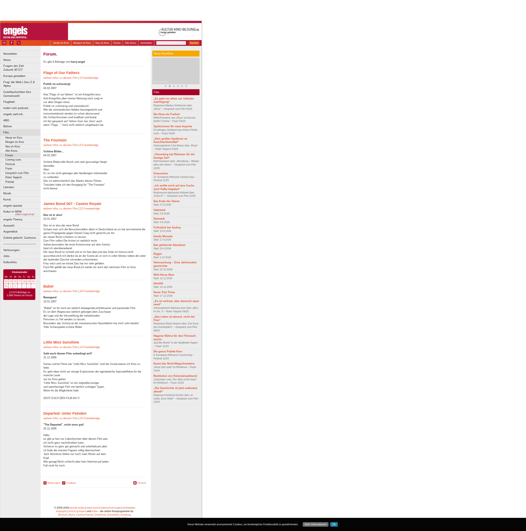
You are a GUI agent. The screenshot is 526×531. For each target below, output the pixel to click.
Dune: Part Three (164, 292)
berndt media (77, 507)
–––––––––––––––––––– (19, 243)
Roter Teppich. (14, 177)
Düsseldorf (113, 514)
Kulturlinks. (10, 262)
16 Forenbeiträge (90, 418)
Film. (6, 132)
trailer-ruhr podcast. (16, 108)
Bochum (62, 514)
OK (334, 524)
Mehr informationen (315, 524)
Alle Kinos (130, 43)
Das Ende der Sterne (166, 201)
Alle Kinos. (11, 150)
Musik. (7, 193)
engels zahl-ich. (13, 114)
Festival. (10, 164)
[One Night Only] (182, 86)
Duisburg (125, 514)
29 (28, 281)
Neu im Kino (102, 43)
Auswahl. (9, 225)
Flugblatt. (9, 101)
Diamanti (159, 218)
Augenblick (10, 231)
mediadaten (128, 507)
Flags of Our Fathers (61, 73)
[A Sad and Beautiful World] (178, 86)
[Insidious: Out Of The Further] (166, 86)
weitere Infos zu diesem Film (60, 77)
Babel (48, 286)
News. (7, 59)
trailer (95, 511)
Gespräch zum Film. (17, 173)
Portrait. (10, 181)
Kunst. (7, 199)
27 (19, 281)
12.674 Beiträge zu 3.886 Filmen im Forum (19, 294)
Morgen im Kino (82, 43)
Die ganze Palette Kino (167, 351)
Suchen (194, 43)
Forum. (9, 155)
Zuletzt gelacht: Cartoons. (20, 237)
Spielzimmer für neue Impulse (172, 126)
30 (33, 281)
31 (6, 286)
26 (15, 281)
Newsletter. (10, 53)
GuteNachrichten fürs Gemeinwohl (17, 93)
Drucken (141, 483)
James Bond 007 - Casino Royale (72, 204)
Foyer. (9, 168)
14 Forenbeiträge (90, 347)
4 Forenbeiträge (89, 77)
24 (6, 281)
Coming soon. (13, 159)
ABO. (6, 120)
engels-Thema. (13, 219)
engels (82, 511)
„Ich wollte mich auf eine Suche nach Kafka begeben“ (173, 187)
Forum (117, 43)
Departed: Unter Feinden (65, 413)
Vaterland (159, 210)
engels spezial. (13, 205)
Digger (157, 253)
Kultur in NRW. (12, 211)
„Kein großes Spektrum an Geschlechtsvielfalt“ (170, 140)
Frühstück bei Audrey (167, 227)
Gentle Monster (163, 236)
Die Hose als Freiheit (166, 114)
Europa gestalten (14, 76)
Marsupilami (161, 81)
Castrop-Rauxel (84, 514)
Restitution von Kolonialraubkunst (175, 375)
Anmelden (146, 43)
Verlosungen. (11, 250)
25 (10, 281)
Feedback (71, 483)
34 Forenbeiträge (90, 291)
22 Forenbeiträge (90, 208)
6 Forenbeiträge (89, 145)
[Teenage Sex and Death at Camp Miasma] (186, 86)
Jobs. (6, 256)
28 (24, 281)
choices (72, 511)
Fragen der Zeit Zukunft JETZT (22, 67)
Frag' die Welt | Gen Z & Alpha (19, 84)
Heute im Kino (61, 43)
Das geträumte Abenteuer (169, 244)
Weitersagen (53, 483)
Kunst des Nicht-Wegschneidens (174, 363)
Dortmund (100, 514)
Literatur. (9, 187)
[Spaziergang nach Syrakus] (174, 86)
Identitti (158, 283)
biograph (61, 511)
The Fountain (55, 140)
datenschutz (107, 507)
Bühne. (8, 126)
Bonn (72, 514)
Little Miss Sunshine (61, 342)
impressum (92, 507)
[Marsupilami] (170, 86)
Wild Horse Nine (163, 274)
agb (118, 507)
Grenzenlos (160, 173)
